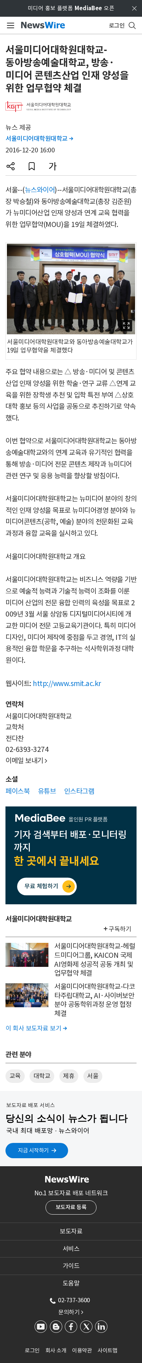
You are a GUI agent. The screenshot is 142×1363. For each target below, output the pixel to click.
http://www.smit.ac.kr (67, 683)
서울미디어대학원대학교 (39, 139)
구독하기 (120, 929)
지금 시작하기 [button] (33, 1150)
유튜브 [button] (47, 791)
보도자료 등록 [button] (71, 1207)
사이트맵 (107, 1350)
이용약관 (82, 1350)
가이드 (71, 1266)
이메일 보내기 (26, 760)
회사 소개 (56, 1350)
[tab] (71, 1231)
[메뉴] (9, 25)
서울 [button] (92, 1076)
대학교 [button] (42, 1076)
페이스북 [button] (17, 791)
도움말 (71, 1283)
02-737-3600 (74, 1300)
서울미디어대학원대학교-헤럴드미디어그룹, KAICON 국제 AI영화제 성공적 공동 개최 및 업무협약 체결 (94, 959)
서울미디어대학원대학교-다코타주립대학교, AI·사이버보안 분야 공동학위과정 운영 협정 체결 (94, 1000)
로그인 (32, 1350)
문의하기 (70, 1312)
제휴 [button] (68, 1076)
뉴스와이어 (40, 190)
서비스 (71, 1249)
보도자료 (71, 1231)
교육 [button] (15, 1076)
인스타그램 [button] (79, 791)
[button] (10, 166)
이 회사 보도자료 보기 (36, 1028)
